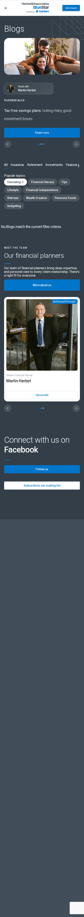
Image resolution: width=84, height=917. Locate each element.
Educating (15, 182)
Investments (54, 165)
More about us (42, 285)
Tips (64, 182)
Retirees (13, 198)
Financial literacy (42, 182)
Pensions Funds (65, 198)
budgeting (14, 206)
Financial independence (42, 190)
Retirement (34, 165)
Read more (42, 132)
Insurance (17, 165)
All (6, 165)
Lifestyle (13, 190)
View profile (42, 395)
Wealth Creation (36, 198)
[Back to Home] (35, 7)
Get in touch (71, 8)
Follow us (42, 469)
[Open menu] (5, 8)
